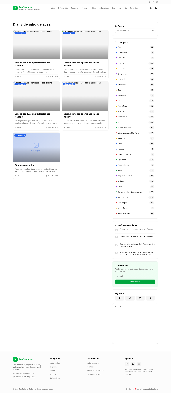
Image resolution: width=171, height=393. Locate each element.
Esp (120, 8)
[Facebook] (150, 2)
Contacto (90, 367)
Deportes (74, 8)
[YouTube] (157, 2)
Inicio (53, 8)
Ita (126, 8)
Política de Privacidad (95, 370)
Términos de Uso (93, 374)
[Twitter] (153, 2)
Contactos (134, 8)
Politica (93, 8)
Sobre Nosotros (93, 363)
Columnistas (104, 8)
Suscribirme (135, 281)
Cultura (84, 8)
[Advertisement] (135, 325)
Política (53, 374)
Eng (113, 8)
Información (63, 8)
